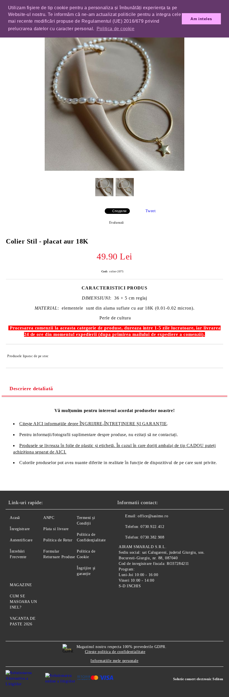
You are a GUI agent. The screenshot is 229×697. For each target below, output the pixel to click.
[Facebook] (124, 599)
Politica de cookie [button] (116, 28)
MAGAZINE (21, 585)
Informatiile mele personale (114, 661)
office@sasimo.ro (153, 516)
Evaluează (116, 222)
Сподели (119, 211)
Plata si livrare (56, 529)
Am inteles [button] (201, 19)
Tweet (150, 211)
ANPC (48, 518)
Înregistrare (20, 529)
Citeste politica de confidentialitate (115, 652)
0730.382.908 (152, 537)
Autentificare (21, 540)
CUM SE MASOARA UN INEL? (23, 601)
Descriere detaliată (31, 388)
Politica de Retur (58, 540)
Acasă (15, 518)
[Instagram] (136, 599)
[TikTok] (149, 599)
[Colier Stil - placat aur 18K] (114, 169)
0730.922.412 (152, 527)
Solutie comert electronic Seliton (198, 679)
